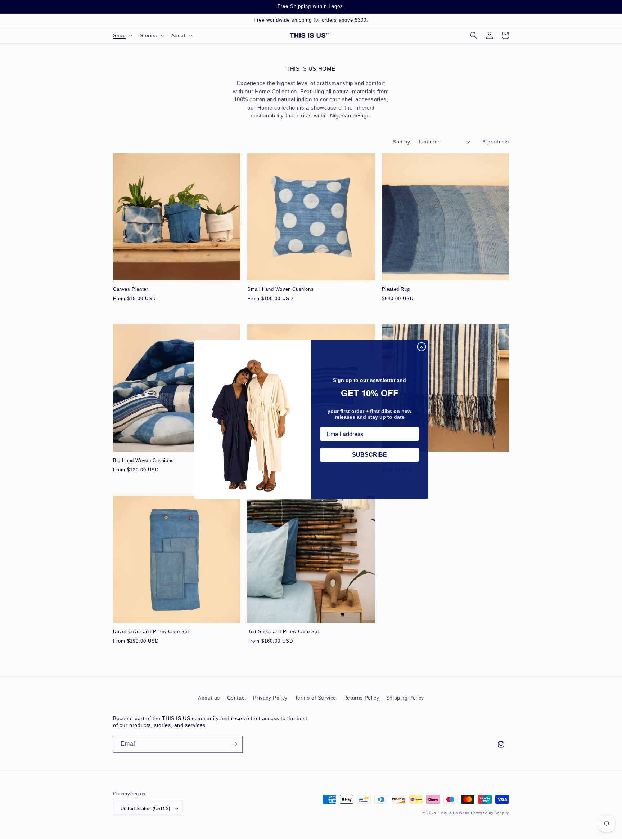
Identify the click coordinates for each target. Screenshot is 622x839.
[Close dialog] (421, 346)
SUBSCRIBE (369, 455)
